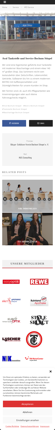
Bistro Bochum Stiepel (34, 106)
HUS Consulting (25, 156)
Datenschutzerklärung (30, 426)
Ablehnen (27, 412)
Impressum (44, 426)
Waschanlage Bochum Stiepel (16, 112)
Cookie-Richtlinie (12, 426)
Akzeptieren (27, 404)
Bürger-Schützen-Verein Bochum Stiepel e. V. (30, 143)
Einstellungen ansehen (27, 420)
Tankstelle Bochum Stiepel (15, 109)
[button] (50, 371)
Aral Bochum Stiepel (12, 106)
